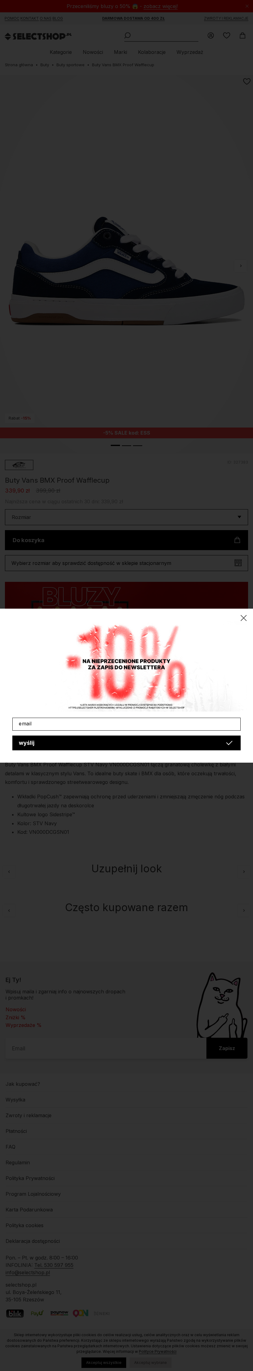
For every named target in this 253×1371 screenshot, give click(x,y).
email (25, 723)
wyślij (27, 743)
